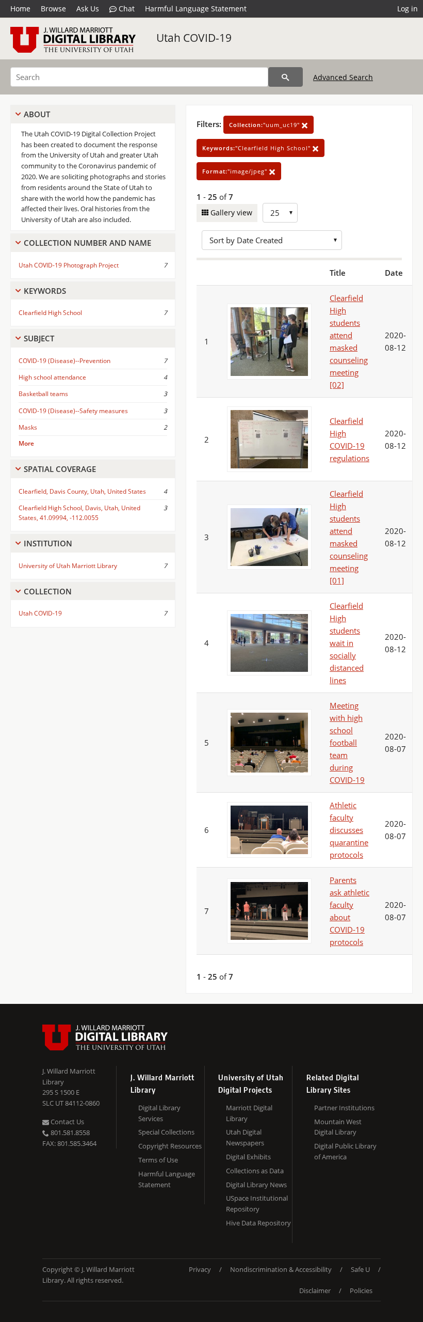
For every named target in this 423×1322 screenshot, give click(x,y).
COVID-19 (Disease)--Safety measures (73, 410)
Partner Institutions (344, 1107)
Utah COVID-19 (194, 37)
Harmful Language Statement (196, 8)
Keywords (45, 291)
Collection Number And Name (87, 243)
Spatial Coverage (60, 469)
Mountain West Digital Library (338, 1127)
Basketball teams (43, 393)
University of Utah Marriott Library (68, 565)
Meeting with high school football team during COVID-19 (347, 742)
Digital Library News (256, 1184)
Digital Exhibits (248, 1156)
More (26, 443)
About (37, 114)
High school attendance (52, 377)
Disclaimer (315, 1290)
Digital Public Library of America (345, 1151)
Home (20, 8)
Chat (126, 8)
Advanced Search (343, 77)
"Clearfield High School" (257, 148)
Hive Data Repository (258, 1222)
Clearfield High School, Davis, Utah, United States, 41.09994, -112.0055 (79, 512)
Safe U (360, 1269)
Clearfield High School (50, 312)
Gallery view (230, 212)
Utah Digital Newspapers (245, 1137)
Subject (39, 338)
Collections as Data (255, 1170)
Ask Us (87, 8)
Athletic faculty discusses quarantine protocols (349, 830)
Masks (28, 427)
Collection (48, 591)
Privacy (200, 1269)
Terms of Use (158, 1159)
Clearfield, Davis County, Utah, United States (82, 491)
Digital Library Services (159, 1113)
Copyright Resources (170, 1146)
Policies (361, 1290)
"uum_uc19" (265, 125)
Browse (53, 8)
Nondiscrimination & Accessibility (281, 1269)
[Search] (285, 77)
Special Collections (166, 1132)
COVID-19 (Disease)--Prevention (64, 360)
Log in (407, 8)
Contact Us (66, 1121)
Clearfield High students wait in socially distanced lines (347, 643)
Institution (48, 543)
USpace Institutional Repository (257, 1203)
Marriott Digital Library (249, 1113)
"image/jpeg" (235, 171)
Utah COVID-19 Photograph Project (69, 265)
